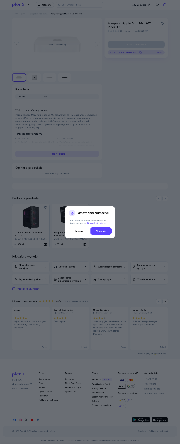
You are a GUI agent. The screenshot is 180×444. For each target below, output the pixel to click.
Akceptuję (101, 231)
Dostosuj (79, 231)
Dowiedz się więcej (96, 223)
